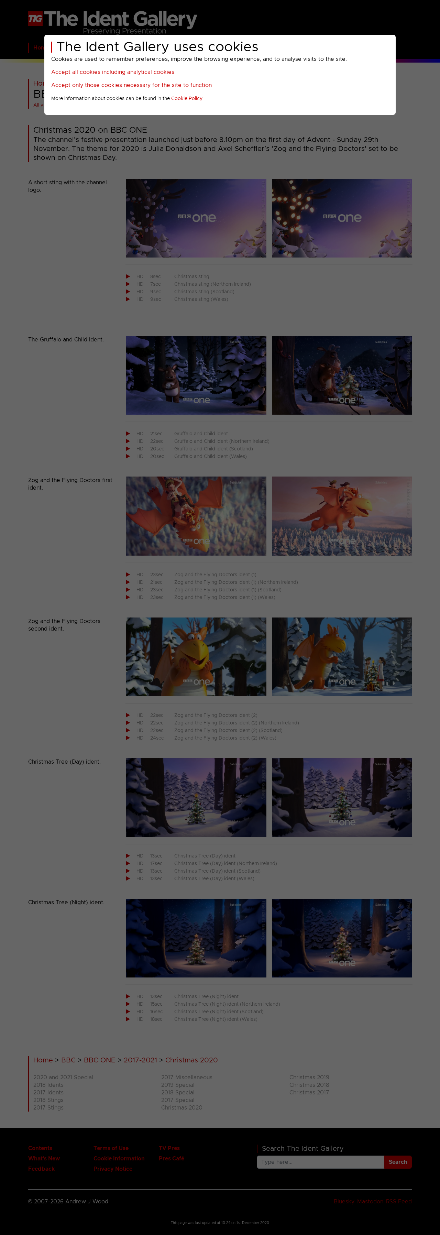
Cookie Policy (186, 98)
